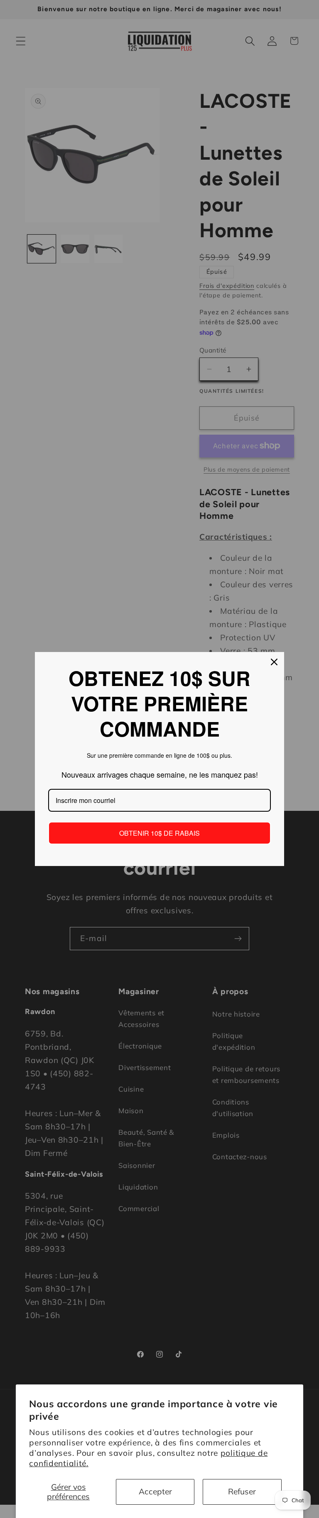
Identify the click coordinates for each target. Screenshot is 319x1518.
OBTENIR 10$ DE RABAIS (159, 833)
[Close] (274, 662)
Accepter (155, 1491)
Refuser (242, 1491)
